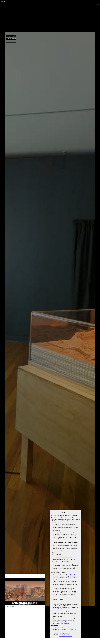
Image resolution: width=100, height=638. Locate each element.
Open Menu (98, 4)
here (74, 559)
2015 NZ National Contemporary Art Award (64, 557)
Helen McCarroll (64, 620)
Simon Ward (72, 574)
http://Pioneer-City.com (60, 608)
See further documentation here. (63, 623)
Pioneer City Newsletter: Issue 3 (65, 633)
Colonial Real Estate (65, 519)
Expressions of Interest (66, 607)
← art (3, 1)
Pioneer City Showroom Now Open (65, 636)
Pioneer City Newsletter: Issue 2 (65, 634)
